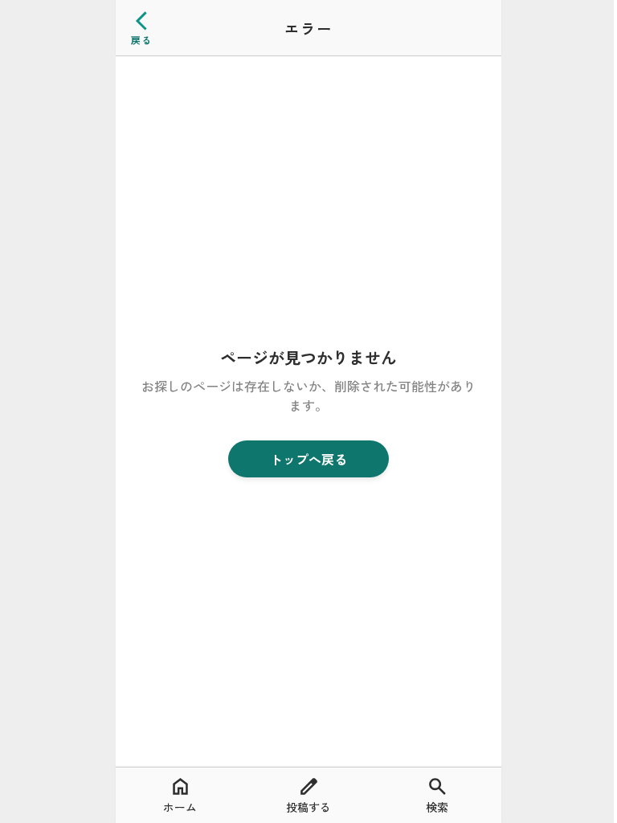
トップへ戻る (308, 459)
